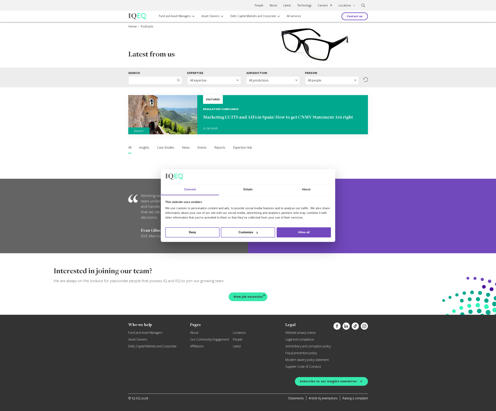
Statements (296, 398)
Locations (239, 333)
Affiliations (197, 346)
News (186, 147)
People (259, 5)
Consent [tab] (190, 189)
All (129, 147)
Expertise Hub (242, 147)
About (273, 5)
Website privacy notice (300, 333)
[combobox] (214, 80)
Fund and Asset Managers (175, 16)
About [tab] (306, 189)
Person (311, 73)
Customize (246, 232)
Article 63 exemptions (323, 398)
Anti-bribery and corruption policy (308, 346)
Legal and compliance (299, 340)
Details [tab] (248, 189)
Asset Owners (210, 16)
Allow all (304, 232)
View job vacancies (248, 297)
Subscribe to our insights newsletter (328, 381)
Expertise (195, 73)
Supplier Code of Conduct (303, 367)
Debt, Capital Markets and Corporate (253, 16)
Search (134, 73)
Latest (287, 5)
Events (202, 147)
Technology (304, 5)
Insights (144, 147)
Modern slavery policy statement (307, 360)
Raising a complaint (355, 398)
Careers (323, 5)
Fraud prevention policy (301, 353)
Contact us (355, 16)
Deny (192, 232)
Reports (219, 147)
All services (294, 16)
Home (132, 26)
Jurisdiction (256, 73)
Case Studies (165, 147)
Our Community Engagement (209, 340)
